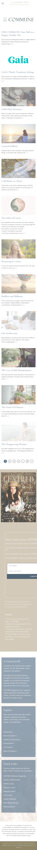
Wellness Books (9, 807)
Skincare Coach (9, 788)
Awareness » (8, 732)
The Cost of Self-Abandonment (16, 370)
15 (27, 461)
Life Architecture (9, 333)
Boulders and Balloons (11, 296)
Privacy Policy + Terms (10, 845)
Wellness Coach (9, 791)
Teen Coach (7, 795)
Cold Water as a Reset (11, 180)
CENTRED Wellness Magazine (14, 776)
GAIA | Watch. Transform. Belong (17, 72)
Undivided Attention (11, 109)
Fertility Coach (8, 784)
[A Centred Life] (19, 3)
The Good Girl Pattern (12, 407)
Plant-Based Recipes (11, 803)
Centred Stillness (9, 146)
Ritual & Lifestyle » (10, 751)
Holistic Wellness (9, 799)
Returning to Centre (11, 261)
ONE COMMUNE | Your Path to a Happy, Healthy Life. (17, 34)
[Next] (31, 461)
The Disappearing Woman (13, 444)
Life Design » (8, 747)
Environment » (8, 743)
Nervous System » (10, 736)
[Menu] (2, 3)
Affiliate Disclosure (29, 843)
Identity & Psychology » (12, 740)
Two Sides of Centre (11, 217)
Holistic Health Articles (11, 780)
